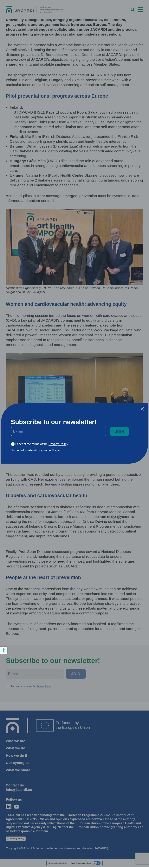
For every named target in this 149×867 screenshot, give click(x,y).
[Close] (142, 409)
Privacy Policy (58, 444)
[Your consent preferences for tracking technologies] (3, 650)
